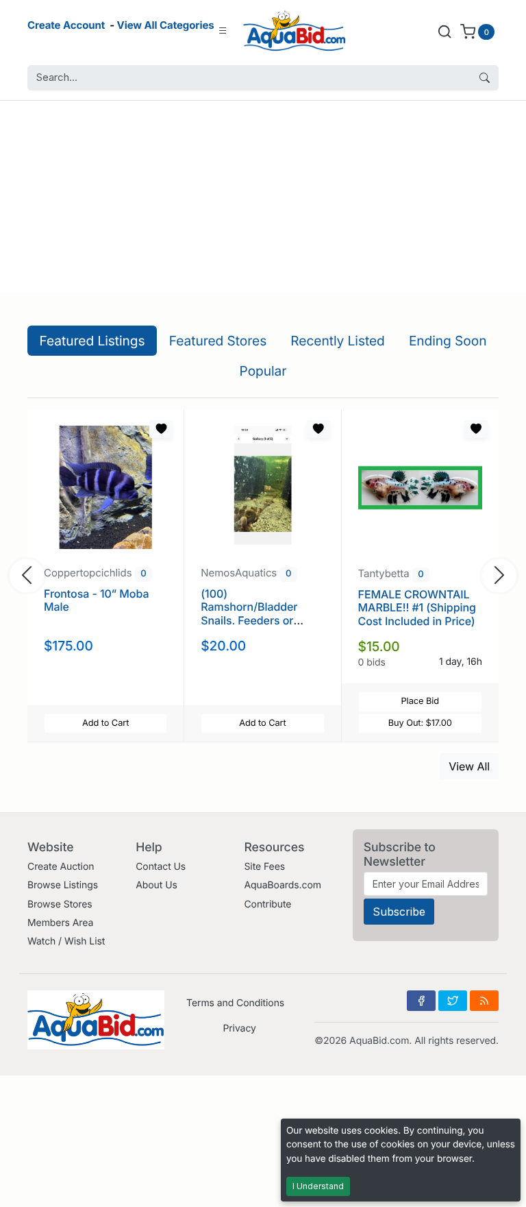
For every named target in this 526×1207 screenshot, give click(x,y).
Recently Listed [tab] (337, 340)
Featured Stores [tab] (218, 340)
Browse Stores (59, 904)
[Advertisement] (263, 197)
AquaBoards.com (282, 885)
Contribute (267, 904)
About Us (156, 885)
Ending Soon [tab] (448, 340)
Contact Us (161, 867)
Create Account (66, 25)
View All (469, 766)
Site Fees (264, 867)
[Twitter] (452, 1000)
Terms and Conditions (235, 1003)
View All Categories (165, 25)
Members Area (60, 923)
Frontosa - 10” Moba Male (96, 600)
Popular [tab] (263, 371)
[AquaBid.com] (294, 31)
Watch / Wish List (66, 941)
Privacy (239, 1028)
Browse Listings (62, 885)
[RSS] (484, 1000)
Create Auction (60, 867)
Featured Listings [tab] (92, 340)
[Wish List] (161, 429)
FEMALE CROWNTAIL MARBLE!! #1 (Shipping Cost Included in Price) (417, 607)
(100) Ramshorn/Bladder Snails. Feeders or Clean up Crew (249, 613)
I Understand (318, 1186)
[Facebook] (421, 1000)
